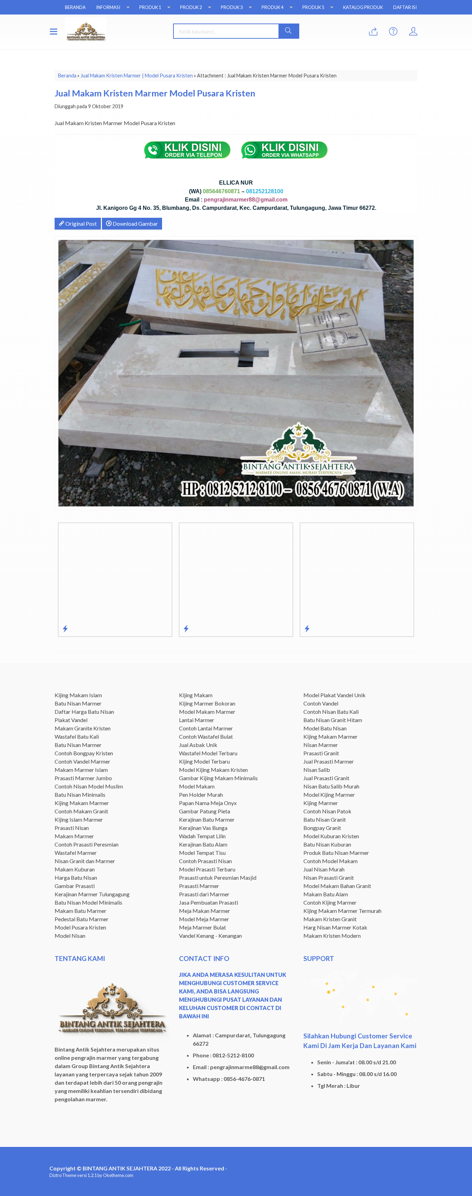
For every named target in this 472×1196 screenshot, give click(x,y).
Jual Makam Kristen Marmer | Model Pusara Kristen (137, 75)
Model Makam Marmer (207, 711)
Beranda (67, 75)
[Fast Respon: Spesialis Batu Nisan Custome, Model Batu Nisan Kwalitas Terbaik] (186, 628)
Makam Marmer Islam (81, 769)
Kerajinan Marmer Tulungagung (92, 894)
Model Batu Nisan (325, 728)
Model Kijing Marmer (329, 794)
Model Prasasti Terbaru (207, 869)
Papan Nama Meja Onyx (208, 803)
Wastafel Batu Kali (77, 736)
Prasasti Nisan (72, 827)
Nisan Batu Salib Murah (331, 786)
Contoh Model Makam (330, 861)
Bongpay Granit (322, 827)
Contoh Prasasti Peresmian (87, 844)
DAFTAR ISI (405, 7)
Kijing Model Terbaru (204, 761)
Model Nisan (70, 935)
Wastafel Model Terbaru (208, 753)
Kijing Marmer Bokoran (207, 703)
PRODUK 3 (232, 7)
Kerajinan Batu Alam (203, 844)
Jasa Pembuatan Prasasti (208, 902)
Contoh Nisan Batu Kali (331, 711)
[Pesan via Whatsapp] (373, 32)
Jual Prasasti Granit (326, 778)
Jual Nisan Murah (323, 869)
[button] (289, 31)
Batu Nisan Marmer (78, 703)
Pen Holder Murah (201, 794)
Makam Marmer (74, 836)
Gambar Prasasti (75, 885)
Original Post (80, 223)
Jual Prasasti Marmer (328, 761)
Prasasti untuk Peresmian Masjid (217, 877)
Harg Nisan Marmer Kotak (335, 927)
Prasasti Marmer (199, 885)
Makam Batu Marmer (80, 910)
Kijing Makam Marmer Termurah (342, 910)
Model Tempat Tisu (202, 852)
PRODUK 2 (191, 7)
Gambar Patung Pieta (204, 811)
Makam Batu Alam (325, 894)
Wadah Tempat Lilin (202, 836)
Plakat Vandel (71, 720)
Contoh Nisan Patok (327, 811)
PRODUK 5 (313, 7)
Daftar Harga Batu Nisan (84, 711)
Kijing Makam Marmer (82, 803)
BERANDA (75, 7)
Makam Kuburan (75, 869)
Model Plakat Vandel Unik (334, 695)
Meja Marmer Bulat (202, 927)
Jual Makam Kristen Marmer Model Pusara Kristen (155, 93)
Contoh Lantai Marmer (206, 728)
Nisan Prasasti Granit (328, 877)
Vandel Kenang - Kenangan (210, 935)
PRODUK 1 (150, 7)
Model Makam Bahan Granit (337, 885)
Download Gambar (135, 223)
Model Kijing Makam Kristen (213, 769)
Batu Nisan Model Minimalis (88, 902)
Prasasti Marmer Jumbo (83, 778)
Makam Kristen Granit (330, 919)
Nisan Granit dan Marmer (85, 861)
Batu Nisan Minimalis (80, 794)
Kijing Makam (196, 695)
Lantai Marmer (196, 720)
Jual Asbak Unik (198, 744)
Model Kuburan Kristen (331, 836)
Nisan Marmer (320, 744)
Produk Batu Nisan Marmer (336, 852)
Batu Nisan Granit (324, 819)
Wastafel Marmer (76, 852)
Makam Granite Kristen (83, 728)
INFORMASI (108, 7)
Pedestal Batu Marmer (81, 919)
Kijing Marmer (320, 803)
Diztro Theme (62, 1175)
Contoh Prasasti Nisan (205, 861)
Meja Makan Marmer (204, 910)
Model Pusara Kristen (80, 927)
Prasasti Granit (321, 753)
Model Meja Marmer (204, 919)
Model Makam (197, 786)
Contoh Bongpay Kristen (84, 753)
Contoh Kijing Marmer (330, 902)
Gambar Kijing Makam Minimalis (218, 778)
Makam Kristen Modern (332, 935)
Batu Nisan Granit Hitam (332, 720)
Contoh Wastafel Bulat (206, 736)
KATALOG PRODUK (363, 7)
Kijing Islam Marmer (79, 819)
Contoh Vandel (320, 703)
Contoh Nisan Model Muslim (89, 786)
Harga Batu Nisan (76, 877)
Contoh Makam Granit (81, 811)
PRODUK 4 (272, 7)
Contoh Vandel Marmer (82, 761)
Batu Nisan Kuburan (327, 844)
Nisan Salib (316, 769)
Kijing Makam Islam (78, 695)
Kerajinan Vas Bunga (203, 827)
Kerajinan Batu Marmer (207, 819)
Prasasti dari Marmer (204, 894)
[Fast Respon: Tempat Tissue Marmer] (65, 628)
